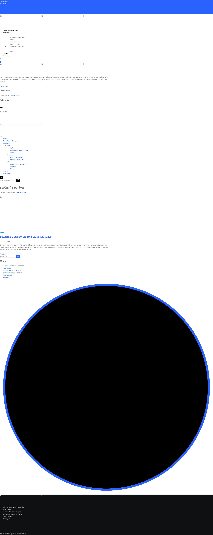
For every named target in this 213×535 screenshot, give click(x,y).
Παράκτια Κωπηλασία (15, 44)
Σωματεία (5, 53)
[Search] (1, 59)
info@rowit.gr (15, 95)
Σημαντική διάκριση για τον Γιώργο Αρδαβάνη (26, 237)
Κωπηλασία (10, 155)
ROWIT (24, 534)
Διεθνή (12, 39)
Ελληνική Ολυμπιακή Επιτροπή (12, 270)
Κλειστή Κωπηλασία (15, 42)
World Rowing (7, 268)
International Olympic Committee (12, 273)
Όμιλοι (11, 35)
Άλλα (8, 162)
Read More (3, 254)
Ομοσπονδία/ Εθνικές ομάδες (17, 37)
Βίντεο (11, 51)
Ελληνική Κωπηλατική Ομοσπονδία (13, 266)
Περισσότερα (4, 86)
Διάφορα (12, 49)
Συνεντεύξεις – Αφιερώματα (17, 46)
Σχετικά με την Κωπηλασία (10, 30)
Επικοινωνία (6, 56)
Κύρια (8, 145)
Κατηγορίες (6, 32)
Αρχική (5, 28)
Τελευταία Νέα (7, 275)
